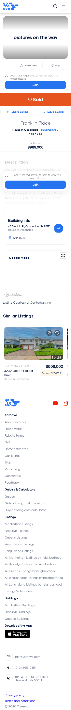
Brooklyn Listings (17, 530)
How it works (13, 428)
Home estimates (16, 449)
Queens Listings (16, 537)
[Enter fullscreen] (63, 255)
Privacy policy (14, 695)
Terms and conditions (20, 700)
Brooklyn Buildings (18, 612)
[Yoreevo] (12, 405)
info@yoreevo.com (27, 656)
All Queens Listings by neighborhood (30, 571)
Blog (8, 462)
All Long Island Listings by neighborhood (33, 584)
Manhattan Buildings (20, 605)
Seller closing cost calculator (25, 503)
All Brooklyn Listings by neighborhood (31, 564)
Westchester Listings (19, 544)
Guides (10, 496)
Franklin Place (36, 123)
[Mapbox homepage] (13, 294)
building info (49, 130)
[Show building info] (58, 228)
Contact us (13, 475)
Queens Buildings (17, 618)
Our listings (12, 455)
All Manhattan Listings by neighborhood (33, 557)
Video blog (12, 469)
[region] (35, 274)
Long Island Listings (19, 551)
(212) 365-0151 (25, 667)
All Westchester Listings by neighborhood (34, 577)
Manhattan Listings (19, 524)
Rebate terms (14, 435)
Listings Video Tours (19, 591)
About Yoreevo (15, 422)
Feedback (12, 482)
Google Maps (19, 258)
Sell (7, 442)
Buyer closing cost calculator (25, 510)
